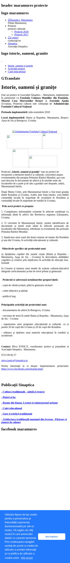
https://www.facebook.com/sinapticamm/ (22, 368)
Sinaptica (12, 43)
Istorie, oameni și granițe (20, 65)
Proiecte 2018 (21, 31)
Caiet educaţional (17, 71)
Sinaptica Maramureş (21, 19)
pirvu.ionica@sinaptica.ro (14, 360)
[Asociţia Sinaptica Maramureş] (25, 147)
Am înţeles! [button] (51, 536)
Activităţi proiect (16, 68)
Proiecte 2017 (21, 34)
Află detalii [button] (27, 558)
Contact (14, 37)
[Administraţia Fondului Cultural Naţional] (34, 131)
